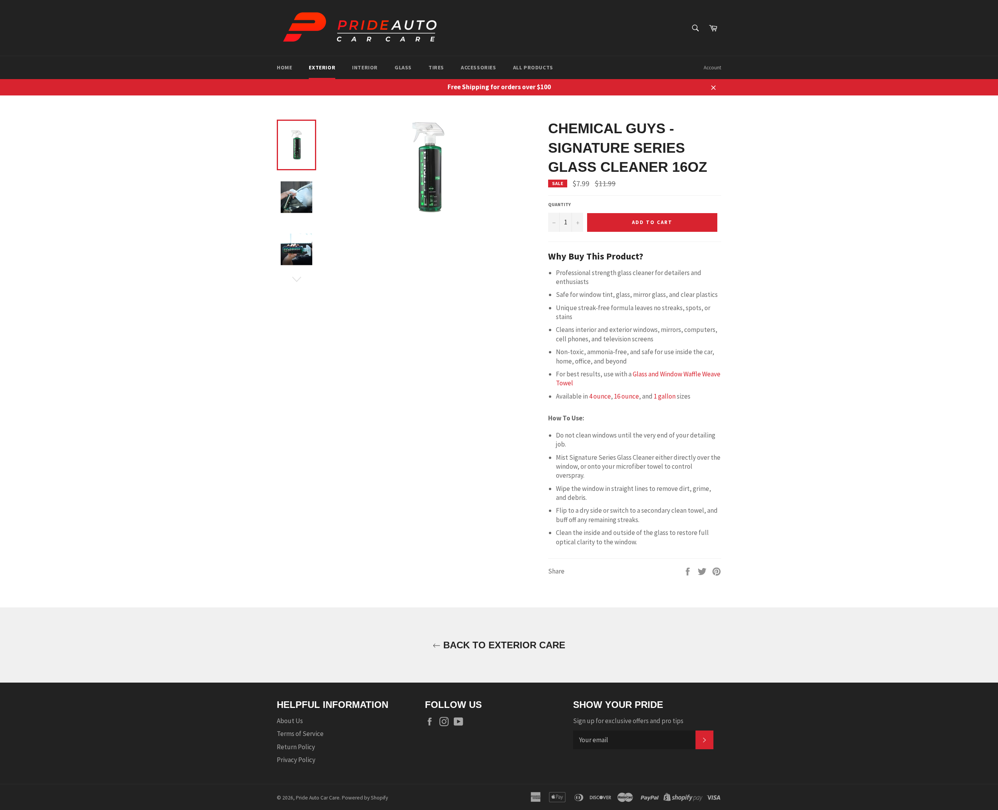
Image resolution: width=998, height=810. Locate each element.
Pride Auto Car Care (318, 797)
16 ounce (626, 396)
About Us (290, 720)
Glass (403, 67)
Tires (436, 67)
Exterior (322, 67)
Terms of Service (300, 733)
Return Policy (296, 747)
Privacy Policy (296, 759)
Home (284, 67)
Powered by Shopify (365, 797)
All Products (533, 67)
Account (712, 67)
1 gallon (665, 396)
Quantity (559, 204)
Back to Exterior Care (503, 645)
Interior (365, 67)
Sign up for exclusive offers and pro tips (628, 720)
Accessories (478, 67)
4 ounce (600, 396)
